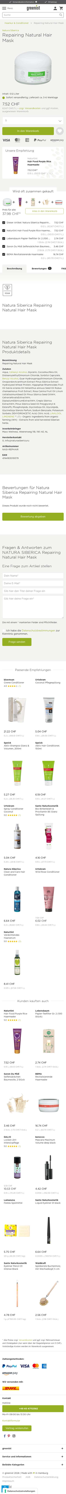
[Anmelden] (55, 8)
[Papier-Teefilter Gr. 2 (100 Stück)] (33, 202)
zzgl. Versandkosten (30, 108)
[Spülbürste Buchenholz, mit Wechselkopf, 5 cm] (48, 1294)
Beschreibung (14, 268)
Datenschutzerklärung (46, 1477)
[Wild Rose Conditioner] (48, 900)
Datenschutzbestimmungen (38, 630)
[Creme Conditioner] (17, 710)
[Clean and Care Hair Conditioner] (17, 900)
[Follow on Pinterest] (9, 1436)
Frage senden (17, 641)
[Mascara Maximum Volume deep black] (48, 1167)
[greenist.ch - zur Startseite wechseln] (33, 8)
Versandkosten (25, 1340)
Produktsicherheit (11, 1477)
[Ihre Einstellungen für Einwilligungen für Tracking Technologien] (20, 1491)
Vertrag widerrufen (17, 1428)
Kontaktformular (11, 1420)
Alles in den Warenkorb (44, 211)
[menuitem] (55, 8)
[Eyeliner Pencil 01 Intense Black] (17, 1294)
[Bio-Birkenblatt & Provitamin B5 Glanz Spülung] (48, 836)
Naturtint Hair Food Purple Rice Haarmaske (29, 230)
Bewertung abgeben (33, 516)
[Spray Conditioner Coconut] (17, 836)
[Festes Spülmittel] (17, 1231)
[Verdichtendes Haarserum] (17, 963)
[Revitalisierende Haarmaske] (59, 202)
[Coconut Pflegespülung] (48, 710)
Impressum (8, 1481)
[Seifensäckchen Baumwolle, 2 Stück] (46, 202)
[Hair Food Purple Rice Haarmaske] (20, 202)
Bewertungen (41, 268)
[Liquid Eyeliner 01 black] (48, 1231)
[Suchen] (61, 15)
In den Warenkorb (28, 131)
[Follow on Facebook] (4, 1436)
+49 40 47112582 (33, 1408)
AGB (27, 1477)
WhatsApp (52, 2)
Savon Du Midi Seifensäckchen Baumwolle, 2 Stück (29, 246)
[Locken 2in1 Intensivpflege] (17, 1167)
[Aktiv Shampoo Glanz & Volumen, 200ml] (17, 773)
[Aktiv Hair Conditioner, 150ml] (48, 773)
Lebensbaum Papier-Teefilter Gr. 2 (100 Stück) (29, 238)
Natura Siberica (10, 30)
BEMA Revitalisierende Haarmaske (25, 254)
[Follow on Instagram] (14, 1436)
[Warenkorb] (61, 8)
